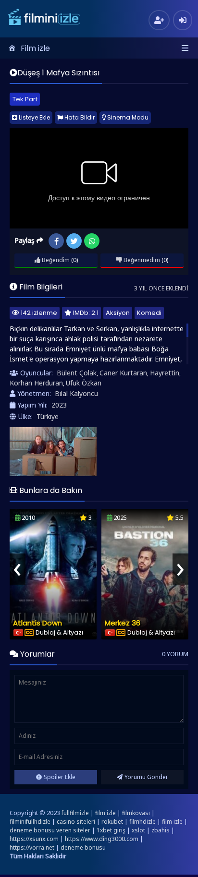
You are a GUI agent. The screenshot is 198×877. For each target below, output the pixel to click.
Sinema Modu (127, 117)
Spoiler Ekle (59, 777)
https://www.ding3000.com (101, 839)
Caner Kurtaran (123, 372)
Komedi (149, 312)
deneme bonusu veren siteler (50, 830)
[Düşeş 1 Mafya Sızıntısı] (53, 451)
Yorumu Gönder (146, 777)
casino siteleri (76, 821)
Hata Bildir (79, 117)
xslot (138, 830)
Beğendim (55, 260)
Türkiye (48, 416)
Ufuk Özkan (83, 382)
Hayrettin (164, 372)
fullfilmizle (75, 813)
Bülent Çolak (77, 372)
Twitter (74, 241)
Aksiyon (118, 312)
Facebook (56, 241)
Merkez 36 (122, 623)
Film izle (35, 48)
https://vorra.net (32, 847)
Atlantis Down (37, 623)
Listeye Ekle (33, 117)
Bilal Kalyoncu (76, 393)
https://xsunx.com (34, 839)
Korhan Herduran (36, 382)
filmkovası (136, 813)
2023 (59, 404)
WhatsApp (91, 241)
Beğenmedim (141, 260)
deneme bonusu (83, 847)
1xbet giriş (111, 830)
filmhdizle (142, 821)
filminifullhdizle (30, 821)
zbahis (160, 830)
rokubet (112, 821)
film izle (105, 813)
